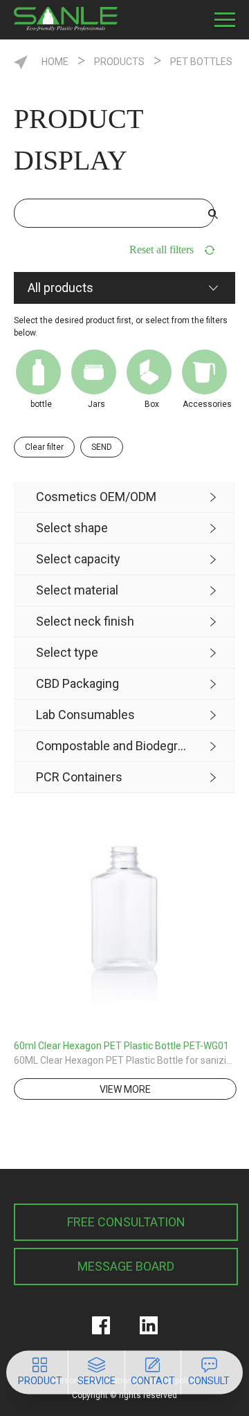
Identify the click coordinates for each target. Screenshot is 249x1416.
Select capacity (78, 559)
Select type (67, 652)
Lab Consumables (85, 714)
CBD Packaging (77, 683)
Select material (77, 590)
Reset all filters (161, 249)
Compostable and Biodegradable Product (113, 745)
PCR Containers (79, 777)
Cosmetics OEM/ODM (96, 496)
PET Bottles (201, 61)
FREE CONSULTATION (126, 1222)
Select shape (72, 527)
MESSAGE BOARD (125, 1266)
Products (119, 61)
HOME (55, 61)
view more (125, 1089)
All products (60, 287)
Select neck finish (85, 621)
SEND (101, 447)
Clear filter (44, 447)
